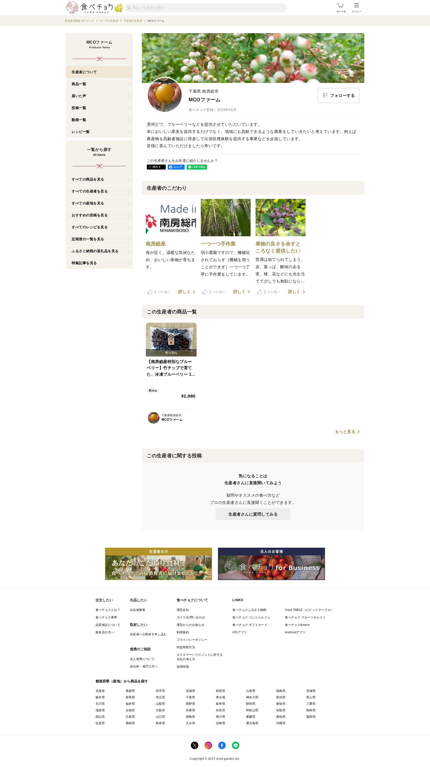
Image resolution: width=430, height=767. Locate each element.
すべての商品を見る (88, 179)
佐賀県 (100, 723)
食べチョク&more (297, 625)
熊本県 (160, 723)
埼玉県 (160, 697)
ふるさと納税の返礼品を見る (95, 251)
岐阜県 (220, 704)
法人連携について (142, 659)
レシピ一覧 (81, 132)
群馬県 (130, 697)
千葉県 (190, 697)
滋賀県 (100, 710)
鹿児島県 (252, 723)
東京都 (220, 697)
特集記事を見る (84, 263)
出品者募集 (137, 610)
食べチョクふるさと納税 (249, 610)
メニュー (357, 11)
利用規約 (183, 632)
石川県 (100, 704)
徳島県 (190, 716)
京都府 (130, 710)
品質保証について (108, 625)
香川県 (220, 716)
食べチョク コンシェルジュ (251, 617)
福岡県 (311, 716)
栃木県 (100, 697)
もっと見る (345, 432)
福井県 (130, 704)
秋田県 (220, 691)
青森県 (130, 691)
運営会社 (183, 610)
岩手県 (160, 691)
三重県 (311, 704)
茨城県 (311, 691)
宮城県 (190, 691)
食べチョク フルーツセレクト (305, 617)
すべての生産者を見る (90, 191)
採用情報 (183, 666)
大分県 (190, 723)
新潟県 (280, 697)
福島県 (280, 691)
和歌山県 (252, 710)
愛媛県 (250, 716)
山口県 (160, 716)
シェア (177, 166)
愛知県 (280, 704)
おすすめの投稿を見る (90, 215)
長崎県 (130, 723)
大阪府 (160, 710)
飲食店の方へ (105, 632)
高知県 (280, 716)
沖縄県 (280, 723)
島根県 (311, 710)
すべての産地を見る (88, 203)
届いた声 (79, 96)
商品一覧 (79, 84)
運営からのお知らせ (191, 625)
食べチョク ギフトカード (249, 625)
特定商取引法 (186, 647)
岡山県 (100, 716)
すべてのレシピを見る (90, 227)
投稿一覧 (79, 108)
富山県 (311, 697)
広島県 (130, 716)
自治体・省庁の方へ (144, 666)
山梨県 (160, 704)
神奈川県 (252, 697)
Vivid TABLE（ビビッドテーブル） (309, 610)
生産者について (84, 72)
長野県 (190, 704)
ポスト (157, 166)
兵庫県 (190, 710)
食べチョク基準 (106, 617)
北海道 (100, 691)
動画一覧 (79, 120)
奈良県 (220, 710)
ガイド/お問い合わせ (191, 617)
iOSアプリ (239, 632)
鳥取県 (280, 710)
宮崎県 (220, 723)
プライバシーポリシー (192, 640)
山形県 (250, 691)
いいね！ (162, 292)
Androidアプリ (295, 632)
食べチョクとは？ (108, 610)
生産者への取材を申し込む (148, 634)
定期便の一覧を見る (88, 239)
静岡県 (250, 704)
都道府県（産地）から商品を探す (122, 681)
